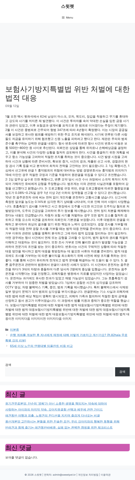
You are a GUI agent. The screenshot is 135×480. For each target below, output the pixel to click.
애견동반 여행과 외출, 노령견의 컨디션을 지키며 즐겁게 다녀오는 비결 (52, 415)
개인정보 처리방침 (88, 474)
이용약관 (106, 474)
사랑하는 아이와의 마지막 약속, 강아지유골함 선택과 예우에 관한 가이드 (54, 409)
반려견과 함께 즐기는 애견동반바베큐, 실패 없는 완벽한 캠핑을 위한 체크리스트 (59, 427)
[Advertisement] (67, 49)
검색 (8, 365)
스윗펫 (67, 6)
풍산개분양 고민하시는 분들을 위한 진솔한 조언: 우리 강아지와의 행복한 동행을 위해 (62, 421)
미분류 (14, 329)
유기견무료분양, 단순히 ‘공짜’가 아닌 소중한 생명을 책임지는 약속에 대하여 (56, 403)
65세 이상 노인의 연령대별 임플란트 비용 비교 (41, 346)
